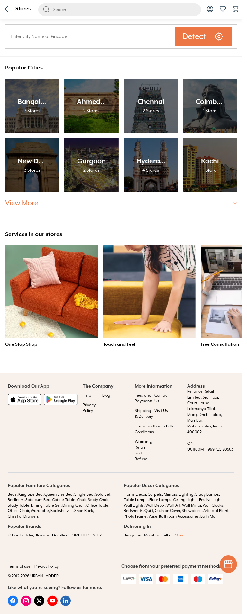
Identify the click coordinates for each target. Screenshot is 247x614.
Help (87, 395)
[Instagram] (26, 604)
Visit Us (161, 410)
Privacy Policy (46, 566)
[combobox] (90, 36)
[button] (6, 10)
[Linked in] (65, 604)
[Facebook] (13, 604)
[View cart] (236, 11)
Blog (106, 395)
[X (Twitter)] (39, 604)
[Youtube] (52, 604)
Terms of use (19, 566)
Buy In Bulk (163, 426)
